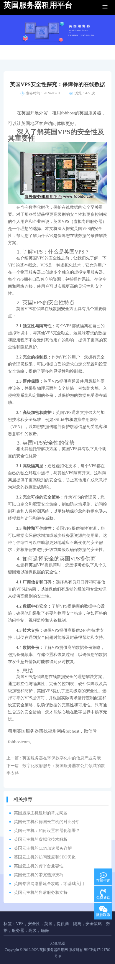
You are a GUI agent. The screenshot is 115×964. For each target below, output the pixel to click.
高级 (32, 930)
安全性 (34, 924)
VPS (20, 924)
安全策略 (94, 924)
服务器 (18, 930)
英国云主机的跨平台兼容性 (38, 866)
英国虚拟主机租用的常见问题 (41, 813)
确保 (45, 930)
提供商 (63, 924)
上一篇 (53, 758)
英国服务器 (90, 113)
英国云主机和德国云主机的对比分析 (47, 822)
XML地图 (57, 943)
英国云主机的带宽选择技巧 (38, 875)
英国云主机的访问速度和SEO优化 (44, 857)
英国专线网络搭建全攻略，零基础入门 (49, 883)
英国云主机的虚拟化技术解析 (41, 839)
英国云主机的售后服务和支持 (41, 892)
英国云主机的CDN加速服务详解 (43, 848)
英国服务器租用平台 (38, 5)
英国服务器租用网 (54, 950)
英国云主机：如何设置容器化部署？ (47, 830)
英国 (48, 924)
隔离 (77, 924)
